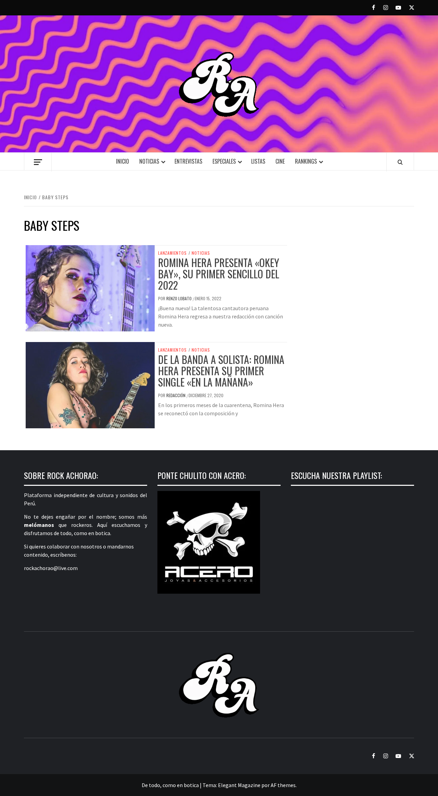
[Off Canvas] (37, 162)
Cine (280, 161)
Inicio (122, 161)
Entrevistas (188, 161)
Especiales (224, 161)
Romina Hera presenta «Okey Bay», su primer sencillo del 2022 (218, 274)
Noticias (149, 161)
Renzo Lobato (179, 298)
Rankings (306, 161)
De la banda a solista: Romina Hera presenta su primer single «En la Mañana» (221, 371)
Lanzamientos (172, 253)
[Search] (400, 162)
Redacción (176, 395)
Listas (258, 161)
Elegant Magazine (239, 785)
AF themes (283, 785)
